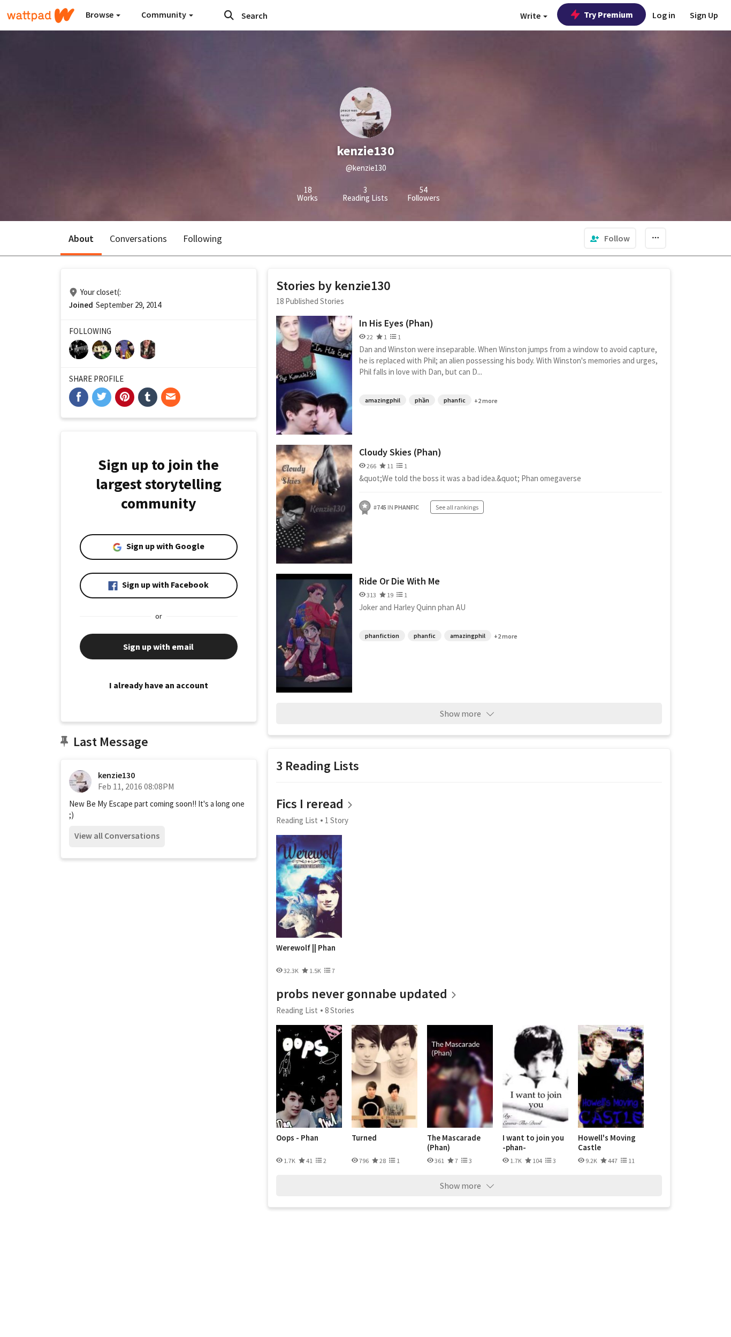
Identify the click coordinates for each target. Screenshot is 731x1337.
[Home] (40, 15)
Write (531, 15)
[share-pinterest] (124, 397)
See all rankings (457, 507)
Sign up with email (158, 646)
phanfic (455, 400)
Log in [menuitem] (663, 15)
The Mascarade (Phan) (454, 1142)
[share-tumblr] (147, 397)
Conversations (138, 238)
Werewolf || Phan (306, 948)
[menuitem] (610, 238)
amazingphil (382, 400)
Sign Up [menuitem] (704, 15)
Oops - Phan (297, 1138)
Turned (364, 1138)
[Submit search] (229, 15)
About (81, 238)
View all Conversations (116, 835)
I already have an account (158, 685)
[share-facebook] (78, 397)
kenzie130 (116, 775)
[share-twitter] (101, 397)
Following (202, 238)
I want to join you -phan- (533, 1142)
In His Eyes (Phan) (396, 323)
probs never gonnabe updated (361, 993)
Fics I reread (310, 803)
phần (422, 400)
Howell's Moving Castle (607, 1142)
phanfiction (382, 636)
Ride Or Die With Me (399, 581)
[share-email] (170, 397)
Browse (100, 14)
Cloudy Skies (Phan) (400, 452)
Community (164, 14)
